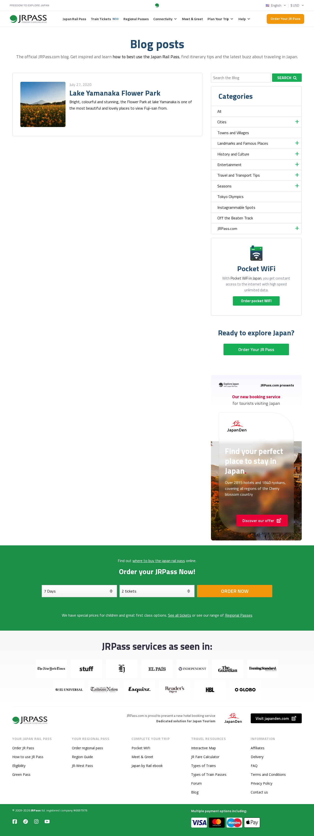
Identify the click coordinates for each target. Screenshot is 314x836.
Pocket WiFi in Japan (246, 278)
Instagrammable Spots (236, 207)
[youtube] (47, 821)
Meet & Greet (142, 756)
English (276, 5)
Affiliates (257, 748)
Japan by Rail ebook (147, 765)
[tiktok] (25, 821)
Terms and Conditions (268, 774)
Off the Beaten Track (235, 218)
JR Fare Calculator (205, 756)
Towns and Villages (233, 133)
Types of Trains (203, 765)
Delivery (257, 756)
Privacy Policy (261, 783)
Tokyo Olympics (230, 196)
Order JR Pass (23, 748)
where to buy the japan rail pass (158, 561)
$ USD (294, 5)
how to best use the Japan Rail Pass (146, 56)
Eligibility (19, 765)
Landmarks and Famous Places (242, 143)
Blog (194, 792)
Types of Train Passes (208, 774)
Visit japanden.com (272, 718)
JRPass (36, 810)
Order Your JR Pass (285, 18)
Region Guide (82, 756)
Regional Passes (238, 615)
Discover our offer (258, 521)
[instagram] (36, 821)
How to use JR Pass (27, 756)
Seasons (224, 186)
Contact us (259, 792)
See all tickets (179, 615)
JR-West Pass (82, 765)
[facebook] (14, 821)
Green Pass (21, 774)
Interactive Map (203, 748)
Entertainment (229, 165)
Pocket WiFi (140, 748)
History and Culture (233, 154)
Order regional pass (87, 748)
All (219, 111)
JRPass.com (227, 228)
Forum (196, 783)
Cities (221, 122)
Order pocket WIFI (256, 301)
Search (284, 78)
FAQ (254, 765)
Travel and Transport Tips (238, 175)
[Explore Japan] (30, 720)
